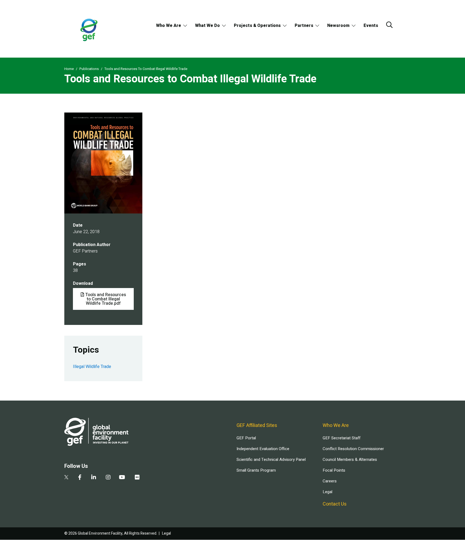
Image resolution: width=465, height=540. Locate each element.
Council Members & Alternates (350, 459)
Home (69, 68)
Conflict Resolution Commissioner (353, 449)
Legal (327, 492)
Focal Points (334, 470)
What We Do (207, 25)
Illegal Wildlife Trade (92, 366)
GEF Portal (246, 438)
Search (389, 25)
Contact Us (335, 504)
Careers (330, 481)
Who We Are (168, 25)
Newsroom (338, 25)
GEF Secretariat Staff (341, 438)
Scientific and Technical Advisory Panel (271, 459)
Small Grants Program (256, 470)
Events (371, 25)
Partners (304, 25)
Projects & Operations (257, 25)
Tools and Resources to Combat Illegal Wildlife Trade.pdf (105, 299)
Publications (89, 68)
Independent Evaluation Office (263, 449)
